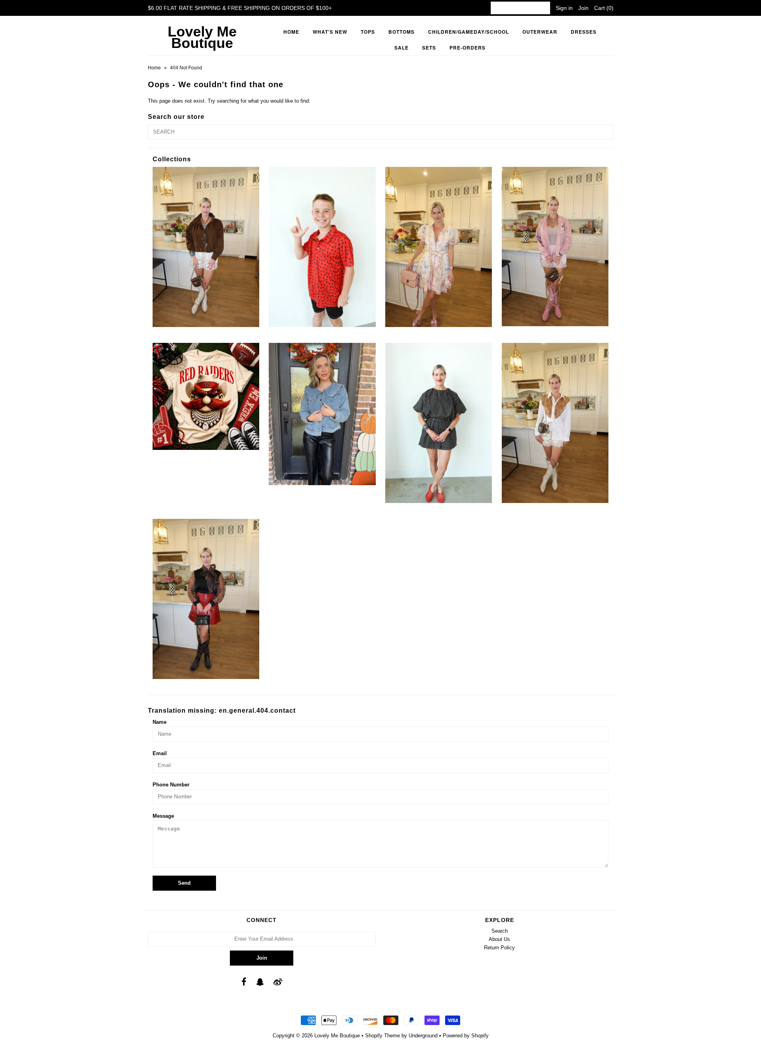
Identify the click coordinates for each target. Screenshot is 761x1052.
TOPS (368, 31)
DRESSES (584, 31)
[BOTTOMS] (206, 247)
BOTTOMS (401, 31)
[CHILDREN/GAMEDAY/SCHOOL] (322, 247)
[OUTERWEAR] (555, 246)
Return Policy (499, 948)
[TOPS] (555, 423)
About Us (499, 939)
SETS (429, 47)
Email (160, 753)
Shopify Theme (382, 1036)
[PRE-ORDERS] (206, 396)
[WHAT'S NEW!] (206, 599)
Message (163, 816)
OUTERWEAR (539, 31)
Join (583, 8)
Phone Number (171, 785)
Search (499, 931)
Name (159, 722)
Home (291, 31)
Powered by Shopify (466, 1036)
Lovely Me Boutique (202, 37)
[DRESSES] (438, 247)
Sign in (564, 8)
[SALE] (322, 414)
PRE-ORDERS (467, 47)
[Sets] (438, 423)
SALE (401, 47)
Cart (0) (604, 8)
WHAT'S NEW (330, 31)
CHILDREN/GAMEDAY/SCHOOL (468, 31)
